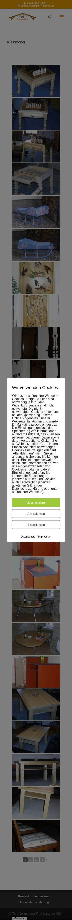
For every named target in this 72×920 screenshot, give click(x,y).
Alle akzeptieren (36, 502)
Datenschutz (28, 536)
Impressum (44, 536)
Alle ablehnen (36, 513)
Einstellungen (36, 524)
